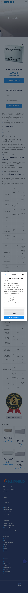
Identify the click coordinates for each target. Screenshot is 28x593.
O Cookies (21, 274)
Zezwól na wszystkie (14, 317)
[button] (25, 561)
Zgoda (5, 274)
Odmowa (14, 310)
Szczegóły (13, 274)
